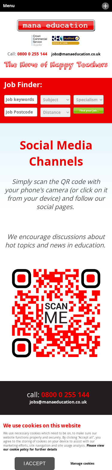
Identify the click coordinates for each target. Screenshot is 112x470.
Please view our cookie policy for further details (53, 447)
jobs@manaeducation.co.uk (75, 54)
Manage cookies (82, 463)
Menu (7, 6)
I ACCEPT (35, 463)
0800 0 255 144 (32, 54)
